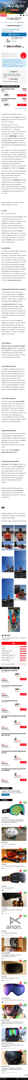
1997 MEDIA (4, 1079)
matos (20, 18)
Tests (6, 22)
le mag (7, 18)
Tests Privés (5, 61)
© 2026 (17, 1078)
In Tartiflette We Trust (14, 19)
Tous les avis (22, 664)
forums (16, 18)
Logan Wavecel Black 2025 (10, 670)
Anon (15, 22)
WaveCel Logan (20, 22)
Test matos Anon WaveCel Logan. (11, 29)
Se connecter (6, 794)
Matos (3, 22)
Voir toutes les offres (20, 108)
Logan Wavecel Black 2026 (10, 701)
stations (12, 18)
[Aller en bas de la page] (26, 1075)
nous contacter (24, 1078)
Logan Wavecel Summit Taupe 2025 (12, 685)
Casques (11, 22)
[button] (23, 15)
